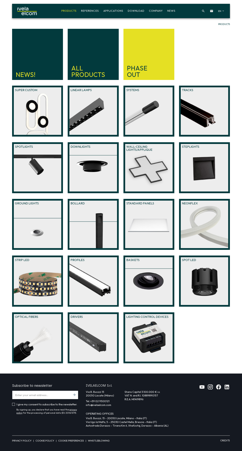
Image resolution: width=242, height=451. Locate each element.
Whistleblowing (99, 440)
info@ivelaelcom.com (98, 405)
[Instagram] (210, 388)
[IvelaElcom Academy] (202, 388)
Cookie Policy (45, 440)
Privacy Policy (22, 440)
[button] (203, 11)
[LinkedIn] (227, 388)
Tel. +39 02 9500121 (97, 401)
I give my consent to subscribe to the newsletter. (46, 404)
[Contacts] (211, 11)
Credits (225, 440)
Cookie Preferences (71, 440)
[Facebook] (219, 388)
